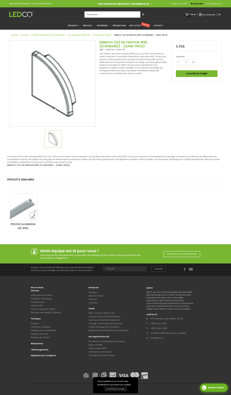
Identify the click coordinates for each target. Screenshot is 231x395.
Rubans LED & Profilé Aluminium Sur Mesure (109, 330)
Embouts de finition (102, 35)
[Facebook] (184, 271)
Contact (158, 25)
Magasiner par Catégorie (43, 355)
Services (87, 25)
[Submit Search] (143, 14)
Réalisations (119, 25)
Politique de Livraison (40, 337)
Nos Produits (37, 287)
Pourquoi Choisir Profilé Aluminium (104, 316)
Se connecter (209, 15)
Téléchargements (39, 349)
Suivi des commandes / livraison (46, 312)
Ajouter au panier (196, 73)
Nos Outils (139, 25)
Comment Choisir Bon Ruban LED (104, 320)
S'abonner (158, 269)
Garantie (35, 323)
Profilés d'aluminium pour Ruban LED (48, 35)
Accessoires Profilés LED (79, 35)
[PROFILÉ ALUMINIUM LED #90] (23, 207)
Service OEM (36, 305)
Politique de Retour (39, 334)
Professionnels (37, 302)
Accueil (14, 35)
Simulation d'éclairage (41, 298)
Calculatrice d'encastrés (100, 351)
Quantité (180, 56)
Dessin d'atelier (96, 345)
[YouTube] (191, 271)
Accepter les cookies (115, 389)
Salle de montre (96, 295)
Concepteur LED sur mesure (102, 355)
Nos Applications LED (99, 336)
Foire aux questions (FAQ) (43, 309)
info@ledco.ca (215, 3)
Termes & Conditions (41, 327)
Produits (73, 25)
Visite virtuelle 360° (97, 348)
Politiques (36, 318)
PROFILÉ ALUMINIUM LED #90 (23, 226)
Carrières (93, 302)
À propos (93, 292)
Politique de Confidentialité (43, 330)
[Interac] (144, 375)
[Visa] (123, 376)
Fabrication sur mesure (41, 295)
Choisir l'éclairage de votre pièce (104, 327)
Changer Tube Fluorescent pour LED (105, 323)
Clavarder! (198, 3)
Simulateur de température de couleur (107, 341)
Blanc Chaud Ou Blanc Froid (101, 313)
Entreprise (102, 25)
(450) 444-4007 (180, 3)
